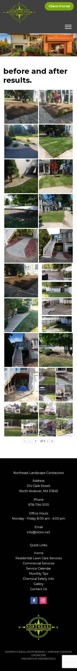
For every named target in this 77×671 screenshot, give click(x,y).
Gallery (39, 584)
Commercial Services (38, 563)
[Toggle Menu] (68, 27)
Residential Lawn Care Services (38, 558)
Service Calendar (38, 568)
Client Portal (59, 6)
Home (38, 553)
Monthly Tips (38, 574)
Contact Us (38, 589)
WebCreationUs (47, 658)
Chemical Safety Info (38, 579)
